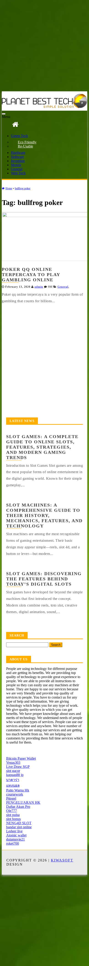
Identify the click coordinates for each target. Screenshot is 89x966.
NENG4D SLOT (18, 823)
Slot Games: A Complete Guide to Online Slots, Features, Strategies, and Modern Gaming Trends (42, 447)
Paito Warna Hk (17, 790)
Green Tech (19, 136)
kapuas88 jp (15, 775)
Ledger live (14, 831)
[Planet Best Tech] (15, 124)
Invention (18, 161)
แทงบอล (13, 785)
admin (38, 286)
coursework (14, 794)
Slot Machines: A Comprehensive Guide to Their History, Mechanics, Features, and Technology (44, 515)
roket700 (12, 843)
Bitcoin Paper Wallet (21, 758)
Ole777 (11, 811)
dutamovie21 (15, 839)
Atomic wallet (16, 835)
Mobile (16, 165)
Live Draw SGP (18, 767)
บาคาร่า (12, 780)
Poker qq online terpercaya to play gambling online (31, 274)
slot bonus (13, 819)
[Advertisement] (44, 46)
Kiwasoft (62, 860)
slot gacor (13, 771)
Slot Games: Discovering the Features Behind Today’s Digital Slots (44, 579)
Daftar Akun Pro (18, 807)
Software (17, 157)
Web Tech (18, 173)
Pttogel (11, 798)
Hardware (18, 153)
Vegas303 (13, 762)
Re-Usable (25, 146)
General (16, 169)
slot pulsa (13, 815)
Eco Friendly (27, 142)
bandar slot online (19, 827)
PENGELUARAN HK (23, 802)
